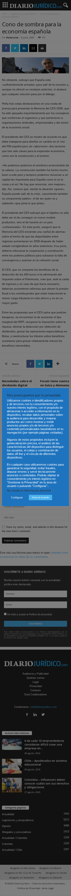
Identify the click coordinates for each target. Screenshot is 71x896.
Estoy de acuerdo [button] (40, 497)
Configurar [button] (17, 497)
